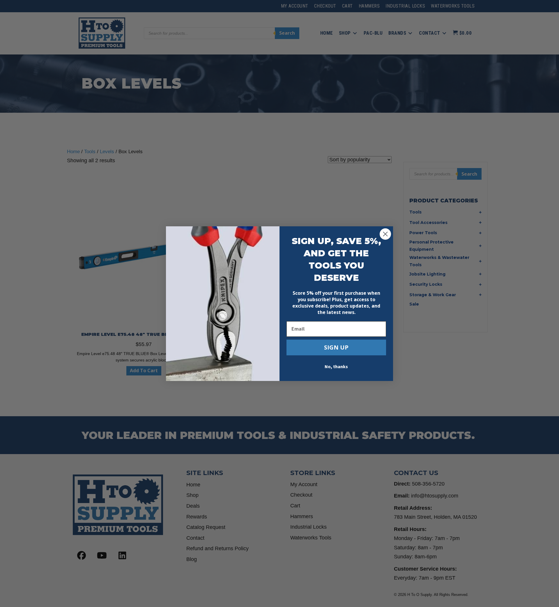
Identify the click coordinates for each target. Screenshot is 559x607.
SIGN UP (336, 347)
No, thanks (336, 367)
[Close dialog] (385, 234)
